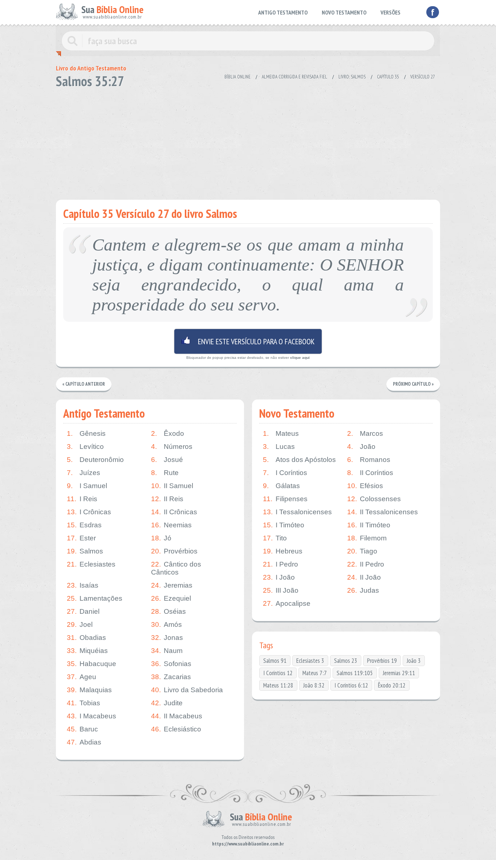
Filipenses (285, 499)
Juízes (83, 472)
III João (280, 590)
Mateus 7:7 (314, 673)
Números (171, 446)
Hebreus (282, 551)
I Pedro (280, 564)
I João (279, 577)
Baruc (82, 729)
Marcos (365, 433)
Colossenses (374, 499)
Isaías (82, 585)
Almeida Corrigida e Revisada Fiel (294, 77)
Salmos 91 (274, 661)
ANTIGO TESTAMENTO (283, 12)
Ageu (81, 677)
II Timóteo (368, 525)
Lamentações (94, 598)
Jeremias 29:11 (399, 673)
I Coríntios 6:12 (351, 685)
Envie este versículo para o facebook (248, 341)
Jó (161, 538)
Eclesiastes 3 (310, 661)
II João (364, 577)
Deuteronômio (95, 459)
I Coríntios (285, 472)
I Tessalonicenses (297, 512)
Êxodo (167, 433)
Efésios (365, 486)
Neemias (171, 525)
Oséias (168, 611)
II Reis (167, 499)
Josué (167, 459)
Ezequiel (171, 598)
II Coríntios (370, 472)
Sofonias (171, 664)
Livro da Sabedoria (187, 690)
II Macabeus (176, 716)
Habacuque (91, 664)
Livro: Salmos (352, 77)
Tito (275, 538)
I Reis (82, 499)
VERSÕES (391, 12)
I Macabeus (91, 716)
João (361, 446)
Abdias (84, 742)
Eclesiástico (176, 729)
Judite (167, 703)
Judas (363, 590)
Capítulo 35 (388, 77)
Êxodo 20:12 (392, 685)
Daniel (83, 611)
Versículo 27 (422, 77)
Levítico (85, 446)
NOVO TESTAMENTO (344, 12)
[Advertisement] (248, 141)
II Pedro (365, 564)
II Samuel (172, 486)
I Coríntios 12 (278, 673)
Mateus (281, 433)
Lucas (279, 446)
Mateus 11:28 (278, 685)
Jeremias (171, 585)
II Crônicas (174, 512)
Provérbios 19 (382, 661)
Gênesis (86, 433)
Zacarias (171, 677)
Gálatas (281, 486)
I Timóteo (283, 525)
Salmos (85, 551)
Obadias (86, 637)
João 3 (414, 661)
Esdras (84, 525)
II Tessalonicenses (382, 512)
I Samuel (87, 486)
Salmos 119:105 (355, 673)
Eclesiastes (91, 564)
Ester (81, 538)
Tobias (83, 703)
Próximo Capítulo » (413, 384)
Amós (166, 624)
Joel (80, 624)
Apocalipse (286, 603)
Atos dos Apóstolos (299, 459)
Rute (165, 472)
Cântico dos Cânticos (176, 568)
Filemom (367, 538)
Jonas (167, 637)
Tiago (362, 551)
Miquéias (87, 650)
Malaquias (89, 690)
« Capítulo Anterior (83, 384)
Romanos (368, 459)
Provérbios (174, 551)
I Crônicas (89, 512)
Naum (167, 650)
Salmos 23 (345, 661)
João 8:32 (314, 685)
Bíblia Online (237, 77)
